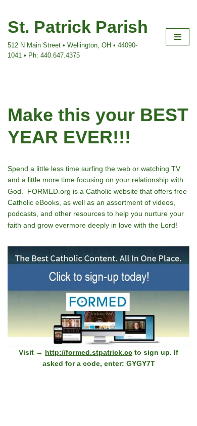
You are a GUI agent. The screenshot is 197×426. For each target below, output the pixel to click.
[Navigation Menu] (177, 36)
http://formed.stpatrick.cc (88, 352)
